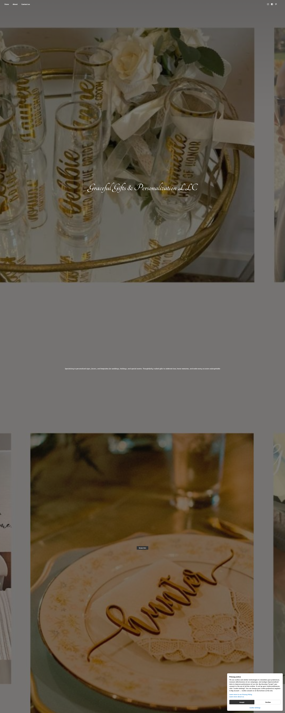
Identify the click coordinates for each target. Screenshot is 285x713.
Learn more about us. (236, 697)
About (15, 4)
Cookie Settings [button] (254, 708)
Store (6, 4)
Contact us (25, 4)
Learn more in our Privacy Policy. (240, 694)
